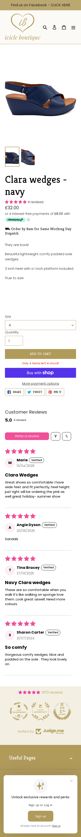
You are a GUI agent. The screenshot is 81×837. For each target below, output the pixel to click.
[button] (16, 202)
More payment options (40, 383)
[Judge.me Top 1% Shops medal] (62, 711)
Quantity (12, 332)
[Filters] (55, 436)
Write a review (27, 436)
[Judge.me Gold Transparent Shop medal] (19, 711)
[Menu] (73, 27)
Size (8, 316)
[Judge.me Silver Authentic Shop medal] (41, 711)
